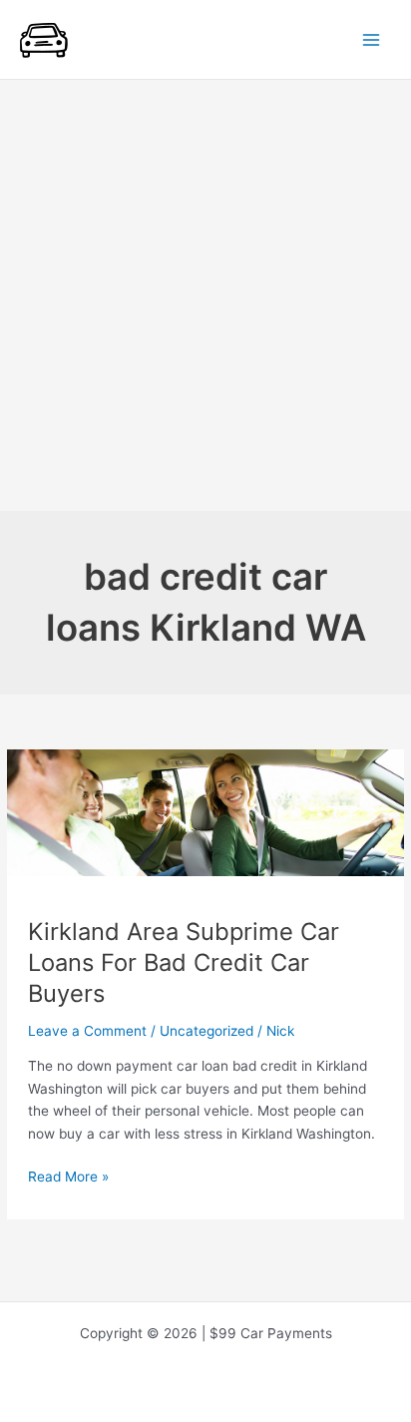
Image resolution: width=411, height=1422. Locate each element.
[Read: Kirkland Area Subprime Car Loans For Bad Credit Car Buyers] (205, 811)
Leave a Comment (87, 1031)
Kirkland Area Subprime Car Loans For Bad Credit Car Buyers (183, 962)
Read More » (68, 1178)
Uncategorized (206, 1031)
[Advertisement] (205, 295)
